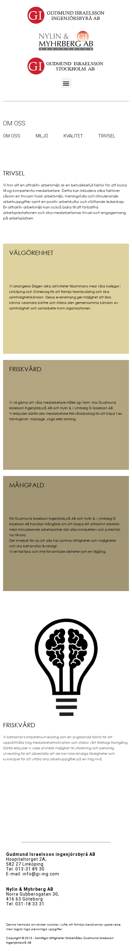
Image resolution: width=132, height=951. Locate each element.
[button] (66, 83)
